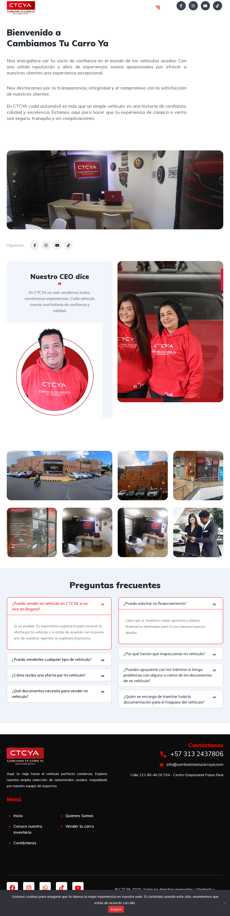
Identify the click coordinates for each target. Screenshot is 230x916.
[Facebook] (181, 5)
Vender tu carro (79, 826)
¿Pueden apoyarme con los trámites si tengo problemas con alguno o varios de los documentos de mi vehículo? (168, 675)
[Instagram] (193, 5)
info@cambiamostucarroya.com (194, 764)
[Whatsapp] (45, 887)
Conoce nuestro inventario (27, 829)
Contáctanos (24, 842)
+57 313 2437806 (196, 754)
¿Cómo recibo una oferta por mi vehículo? (48, 675)
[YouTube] (205, 5)
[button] (59, 606)
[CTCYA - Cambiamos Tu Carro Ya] (21, 8)
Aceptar (116, 909)
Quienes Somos (79, 815)
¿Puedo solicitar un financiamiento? (155, 603)
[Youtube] (78, 887)
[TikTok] (217, 5)
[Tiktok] (61, 887)
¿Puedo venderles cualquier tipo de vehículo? (51, 659)
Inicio (18, 815)
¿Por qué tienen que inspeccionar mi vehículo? (164, 653)
